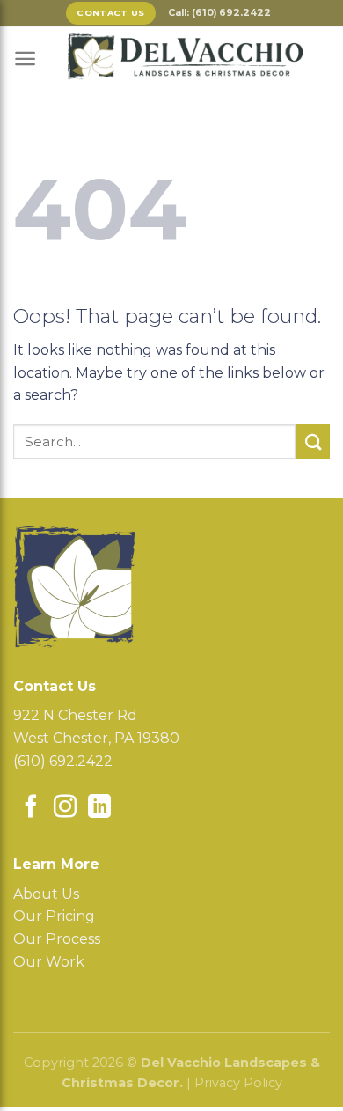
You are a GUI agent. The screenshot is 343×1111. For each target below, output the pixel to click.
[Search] (313, 441)
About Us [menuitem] (46, 894)
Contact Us (110, 13)
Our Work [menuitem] (48, 961)
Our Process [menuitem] (56, 939)
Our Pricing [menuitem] (54, 916)
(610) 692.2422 (63, 761)
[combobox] (154, 441)
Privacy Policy (238, 1083)
